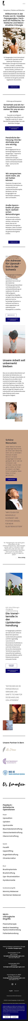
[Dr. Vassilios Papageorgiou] (3, 3)
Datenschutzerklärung (13, 1011)
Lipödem (6, 822)
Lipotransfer (8, 825)
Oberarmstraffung (11, 836)
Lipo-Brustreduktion (11, 876)
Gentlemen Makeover (12, 895)
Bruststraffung (9, 873)
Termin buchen (14, 87)
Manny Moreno (16, 1003)
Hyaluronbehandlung (12, 930)
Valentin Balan (22, 1003)
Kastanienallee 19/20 (14, 963)
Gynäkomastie (9, 880)
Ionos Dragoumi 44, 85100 (14, 974)
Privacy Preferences (6, 1014)
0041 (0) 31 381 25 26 (14, 957)
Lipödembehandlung (12, 637)
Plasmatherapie (9, 924)
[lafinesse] (14, 750)
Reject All (6, 1016)
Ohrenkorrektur (9, 858)
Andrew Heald (9, 1003)
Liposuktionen (10, 641)
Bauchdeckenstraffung (12, 829)
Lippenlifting (8, 851)
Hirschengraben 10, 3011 (14, 952)
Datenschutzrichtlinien (11, 995)
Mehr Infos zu (11, 315)
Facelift (6, 847)
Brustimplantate (10, 869)
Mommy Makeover (10, 891)
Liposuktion (7, 818)
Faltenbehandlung (11, 933)
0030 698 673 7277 (14, 979)
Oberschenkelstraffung (12, 832)
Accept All (14, 1016)
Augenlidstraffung (10, 854)
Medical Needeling (10, 927)
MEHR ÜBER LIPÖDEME (11, 666)
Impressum (19, 995)
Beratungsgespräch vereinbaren (14, 128)
